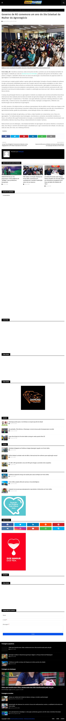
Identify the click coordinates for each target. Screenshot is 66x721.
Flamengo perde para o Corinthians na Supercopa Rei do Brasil (26, 422)
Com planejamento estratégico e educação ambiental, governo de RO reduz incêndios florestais (35, 712)
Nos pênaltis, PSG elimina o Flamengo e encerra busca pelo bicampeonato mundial (31, 429)
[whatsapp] (46, 528)
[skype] (58, 528)
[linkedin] (33, 524)
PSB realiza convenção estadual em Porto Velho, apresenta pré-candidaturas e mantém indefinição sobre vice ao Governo (32, 179)
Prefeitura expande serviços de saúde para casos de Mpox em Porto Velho (29, 474)
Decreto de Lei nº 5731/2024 (29, 73)
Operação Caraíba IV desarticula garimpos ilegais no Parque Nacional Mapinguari (31, 655)
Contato (62, 718)
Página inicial (6, 10)
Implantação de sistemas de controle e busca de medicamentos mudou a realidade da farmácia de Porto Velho (35, 705)
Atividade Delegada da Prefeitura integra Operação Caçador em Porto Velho (29, 448)
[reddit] (46, 524)
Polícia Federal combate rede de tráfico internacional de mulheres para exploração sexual (33, 455)
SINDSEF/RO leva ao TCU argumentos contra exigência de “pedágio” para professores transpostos (10, 179)
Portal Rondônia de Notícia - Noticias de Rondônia (22, 718)
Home (53, 718)
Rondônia (11, 10)
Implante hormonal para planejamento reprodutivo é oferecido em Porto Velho (30, 489)
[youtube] (33, 528)
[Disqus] (33, 255)
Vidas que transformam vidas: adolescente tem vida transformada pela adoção (30, 647)
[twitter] (20, 524)
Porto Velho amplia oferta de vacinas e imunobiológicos (24, 482)
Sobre (57, 718)
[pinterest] (58, 524)
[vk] (8, 528)
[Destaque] (33, 679)
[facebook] (8, 524)
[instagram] (20, 528)
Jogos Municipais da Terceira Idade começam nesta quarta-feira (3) (27, 436)
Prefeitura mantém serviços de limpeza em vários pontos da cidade (27, 662)
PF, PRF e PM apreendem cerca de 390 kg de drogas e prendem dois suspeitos (30, 463)
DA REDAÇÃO (6, 689)
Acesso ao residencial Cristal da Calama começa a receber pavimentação (28, 697)
